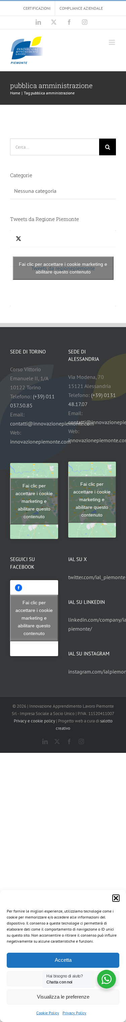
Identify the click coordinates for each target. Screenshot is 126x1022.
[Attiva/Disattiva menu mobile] (112, 42)
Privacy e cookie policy (34, 721)
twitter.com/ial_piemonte (96, 577)
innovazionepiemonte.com (40, 441)
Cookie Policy (47, 1012)
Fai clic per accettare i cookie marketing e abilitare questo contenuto (63, 267)
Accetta (63, 960)
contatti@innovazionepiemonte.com (52, 423)
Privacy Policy (74, 1012)
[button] (116, 898)
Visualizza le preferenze (63, 997)
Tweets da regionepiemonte (63, 267)
